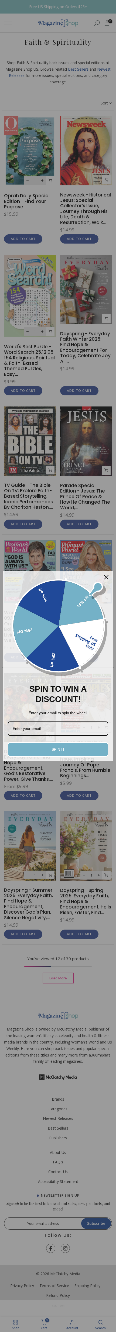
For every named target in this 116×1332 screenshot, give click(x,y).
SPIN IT (58, 749)
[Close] (106, 577)
